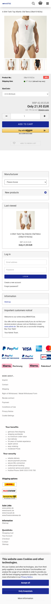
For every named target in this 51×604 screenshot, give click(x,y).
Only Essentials (25, 591)
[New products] (45, 192)
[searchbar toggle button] (33, 3)
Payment (5, 402)
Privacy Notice (27, 577)
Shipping (5, 389)
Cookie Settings (8, 416)
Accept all (25, 583)
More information (25, 598)
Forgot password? (11, 286)
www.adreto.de (10, 327)
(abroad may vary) (39, 81)
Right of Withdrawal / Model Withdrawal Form (19, 394)
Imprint (5, 380)
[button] (6, 116)
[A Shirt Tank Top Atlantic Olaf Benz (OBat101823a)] (25, 37)
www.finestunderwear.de (11, 515)
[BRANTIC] (5, 3)
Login (25, 276)
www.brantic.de (8, 511)
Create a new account (12, 283)
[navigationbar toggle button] (47, 3)
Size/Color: (6, 89)
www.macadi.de (8, 513)
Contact (5, 385)
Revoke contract (8, 398)
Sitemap (7, 302)
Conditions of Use (9, 407)
